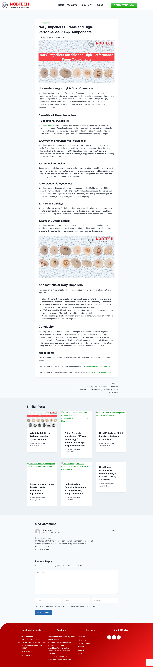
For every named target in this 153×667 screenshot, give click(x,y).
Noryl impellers (45, 125)
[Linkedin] (114, 637)
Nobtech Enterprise (47, 37)
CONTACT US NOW (124, 5)
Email (67, 601)
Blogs (100, 5)
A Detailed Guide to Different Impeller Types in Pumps (40, 436)
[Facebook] (109, 637)
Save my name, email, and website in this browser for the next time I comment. (67, 606)
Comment (41, 573)
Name (39, 601)
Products (72, 5)
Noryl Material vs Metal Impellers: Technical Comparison (111, 436)
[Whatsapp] (119, 637)
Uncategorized (44, 23)
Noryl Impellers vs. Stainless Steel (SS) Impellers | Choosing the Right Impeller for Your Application (98, 387)
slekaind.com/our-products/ (98, 366)
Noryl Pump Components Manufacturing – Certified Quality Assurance (107, 473)
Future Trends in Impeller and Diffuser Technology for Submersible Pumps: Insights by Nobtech (75, 439)
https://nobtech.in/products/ (100, 372)
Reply (114, 530)
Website (96, 601)
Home (61, 5)
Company (86, 5)
